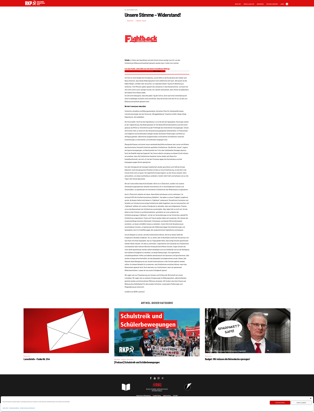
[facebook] (151, 377)
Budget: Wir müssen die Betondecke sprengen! (227, 359)
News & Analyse (249, 4)
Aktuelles (117, 359)
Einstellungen (301, 402)
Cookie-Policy (5, 408)
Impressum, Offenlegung (143, 395)
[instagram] (159, 377)
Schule (144, 21)
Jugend (123, 359)
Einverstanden (280, 402)
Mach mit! (238, 4)
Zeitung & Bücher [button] (272, 4)
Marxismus (260, 4)
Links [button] (282, 4)
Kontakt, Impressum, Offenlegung (27, 408)
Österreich (130, 21)
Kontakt (175, 395)
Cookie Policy (157, 395)
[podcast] (162, 377)
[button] (311, 398)
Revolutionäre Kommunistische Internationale (157, 390)
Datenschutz (167, 395)
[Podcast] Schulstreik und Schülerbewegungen (137, 362)
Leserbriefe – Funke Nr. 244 (37, 359)
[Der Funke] (35, 5)
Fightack (138, 21)
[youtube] (155, 377)
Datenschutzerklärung (14, 408)
